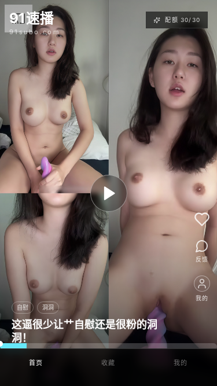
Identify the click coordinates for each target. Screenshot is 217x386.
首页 (36, 363)
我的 (181, 363)
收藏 (108, 363)
